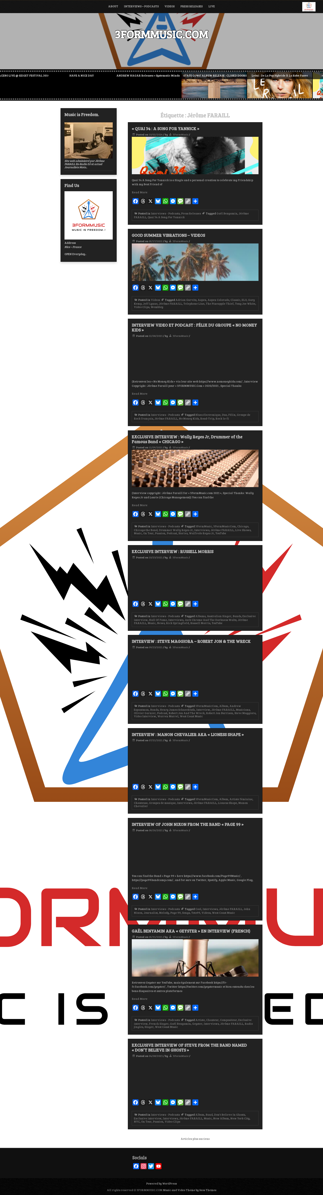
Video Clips (141, 307)
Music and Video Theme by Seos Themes (189, 1190)
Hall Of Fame (158, 620)
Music (138, 533)
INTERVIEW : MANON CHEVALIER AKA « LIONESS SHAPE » (188, 734)
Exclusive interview (148, 1118)
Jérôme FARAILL (170, 303)
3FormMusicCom (224, 526)
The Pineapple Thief (220, 303)
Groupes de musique (162, 803)
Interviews (201, 530)
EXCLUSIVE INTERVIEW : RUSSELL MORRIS (172, 551)
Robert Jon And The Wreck (187, 713)
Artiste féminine (241, 799)
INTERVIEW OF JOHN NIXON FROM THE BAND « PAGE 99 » (188, 824)
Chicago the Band (146, 530)
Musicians (243, 709)
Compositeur (228, 1020)
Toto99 (195, 912)
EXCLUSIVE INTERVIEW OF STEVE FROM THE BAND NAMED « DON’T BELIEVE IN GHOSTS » (189, 1047)
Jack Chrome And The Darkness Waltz (210, 620)
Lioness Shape (227, 803)
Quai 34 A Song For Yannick (166, 217)
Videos (169, 6)
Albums (200, 616)
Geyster (197, 1023)
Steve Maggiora (245, 713)
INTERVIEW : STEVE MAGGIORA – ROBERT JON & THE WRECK (191, 641)
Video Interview (145, 716)
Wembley (157, 307)
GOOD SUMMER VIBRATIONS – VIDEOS (168, 235)
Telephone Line (193, 303)
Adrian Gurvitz (186, 300)
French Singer (159, 1023)
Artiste (200, 1020)
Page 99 (175, 912)
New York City (240, 1118)
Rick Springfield (177, 623)
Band (209, 1114)
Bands (237, 616)
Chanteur (212, 1020)
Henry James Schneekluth (177, 709)
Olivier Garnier (145, 713)
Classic (235, 300)
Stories (183, 533)
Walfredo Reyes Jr (201, 533)
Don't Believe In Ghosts (229, 1114)
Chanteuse (141, 803)
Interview (203, 709)
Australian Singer (219, 616)
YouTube (220, 533)
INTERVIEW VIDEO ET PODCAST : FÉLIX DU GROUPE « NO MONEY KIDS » (194, 327)
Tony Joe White (245, 303)
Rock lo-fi (222, 418)
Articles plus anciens (195, 1139)
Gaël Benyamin (226, 213)
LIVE (211, 6)
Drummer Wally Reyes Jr (176, 530)
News (161, 623)
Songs (186, 912)
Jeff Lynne (150, 303)
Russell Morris (200, 623)
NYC (137, 1121)
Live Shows (243, 530)
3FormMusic (180, 134)
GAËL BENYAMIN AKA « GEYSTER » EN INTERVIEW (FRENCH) (191, 931)
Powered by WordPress (161, 1183)
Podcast (172, 533)
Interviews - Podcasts (165, 213)
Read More (139, 192)
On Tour (148, 533)
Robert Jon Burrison (219, 713)
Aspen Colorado (218, 300)
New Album (221, 1118)
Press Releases (191, 6)
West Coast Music (191, 716)
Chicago (242, 526)
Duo (224, 415)
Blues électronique (208, 415)
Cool (198, 909)
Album (223, 706)
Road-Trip (207, 418)
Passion (160, 533)
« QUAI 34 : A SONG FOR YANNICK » (165, 128)
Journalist (151, 912)
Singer (149, 1027)
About (113, 6)
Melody (164, 912)
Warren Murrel (168, 716)
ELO (244, 300)
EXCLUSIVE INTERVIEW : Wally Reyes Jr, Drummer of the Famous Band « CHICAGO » (187, 439)
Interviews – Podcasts (141, 6)
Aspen (202, 300)
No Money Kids (189, 418)
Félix (232, 415)
